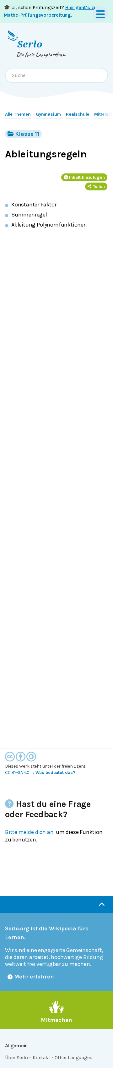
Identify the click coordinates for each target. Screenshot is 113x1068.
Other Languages (73, 1057)
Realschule (77, 114)
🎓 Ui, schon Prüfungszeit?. (51, 11)
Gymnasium (48, 114)
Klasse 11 (27, 133)
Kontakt (41, 1057)
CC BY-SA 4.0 (17, 772)
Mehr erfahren (34, 976)
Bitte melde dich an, (30, 832)
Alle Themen (18, 114)
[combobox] (56, 75)
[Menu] (100, 13)
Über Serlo (16, 1057)
